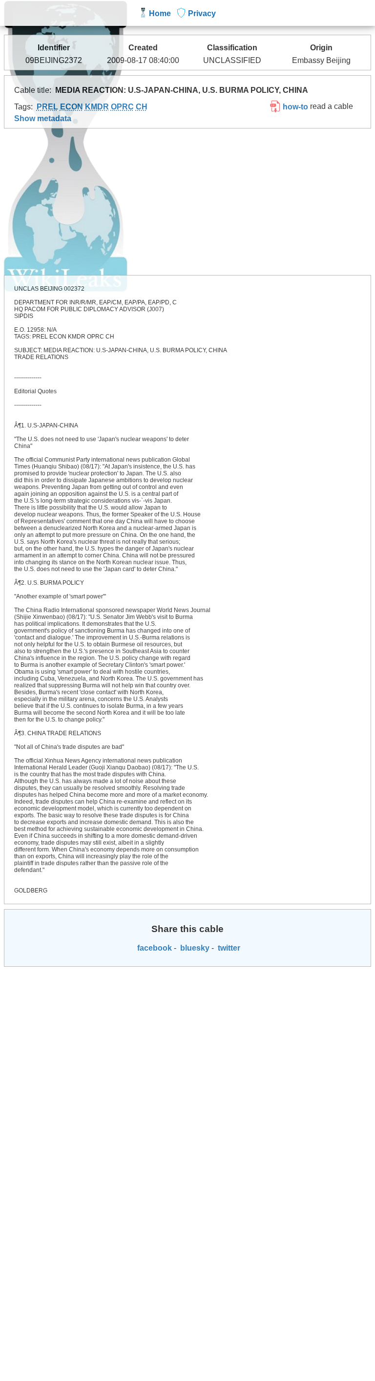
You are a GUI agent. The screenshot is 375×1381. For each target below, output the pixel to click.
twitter (228, 948)
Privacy (202, 13)
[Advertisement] (188, 201)
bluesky (193, 948)
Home (160, 13)
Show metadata (42, 118)
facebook (153, 948)
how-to (294, 107)
